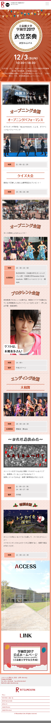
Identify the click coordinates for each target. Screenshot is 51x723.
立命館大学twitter (6, 707)
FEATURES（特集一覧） (8, 698)
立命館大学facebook (7, 710)
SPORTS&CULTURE (7, 701)
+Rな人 (3, 694)
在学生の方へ (5, 704)
